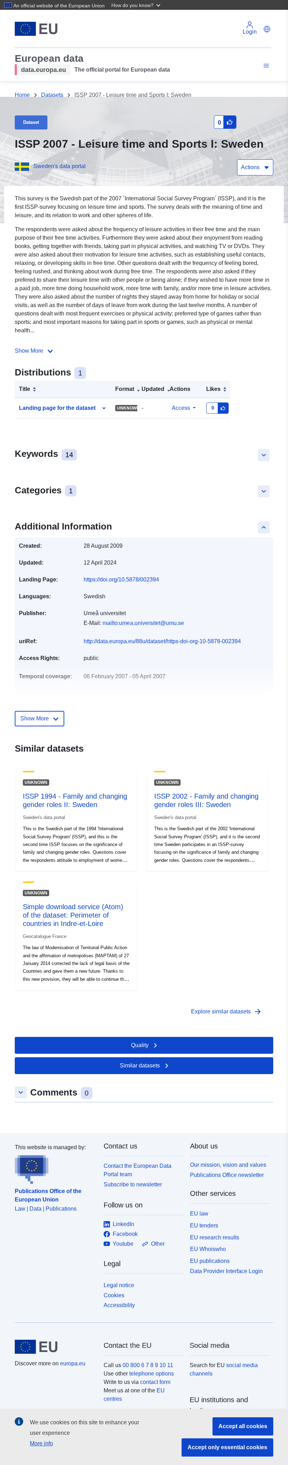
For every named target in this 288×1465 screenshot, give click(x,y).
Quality (140, 1045)
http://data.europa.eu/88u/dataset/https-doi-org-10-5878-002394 (162, 641)
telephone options (151, 1374)
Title (24, 389)
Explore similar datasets (226, 1011)
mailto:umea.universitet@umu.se (143, 623)
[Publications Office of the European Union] (55, 1168)
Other (158, 1244)
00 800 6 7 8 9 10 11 (148, 1365)
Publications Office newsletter (227, 1175)
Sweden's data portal (59, 166)
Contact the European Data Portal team (137, 1170)
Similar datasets (140, 1065)
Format (124, 389)
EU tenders (204, 1225)
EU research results (214, 1237)
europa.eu (72, 1363)
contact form (155, 1382)
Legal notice (119, 1285)
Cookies (114, 1295)
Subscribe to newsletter (133, 1184)
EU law (199, 1214)
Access (181, 408)
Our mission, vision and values (228, 1165)
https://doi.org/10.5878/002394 (121, 579)
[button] (136, 5)
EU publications (210, 1261)
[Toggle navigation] (265, 65)
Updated (153, 389)
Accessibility (119, 1305)
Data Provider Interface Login (226, 1271)
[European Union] (55, 1347)
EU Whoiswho (208, 1249)
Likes (213, 389)
